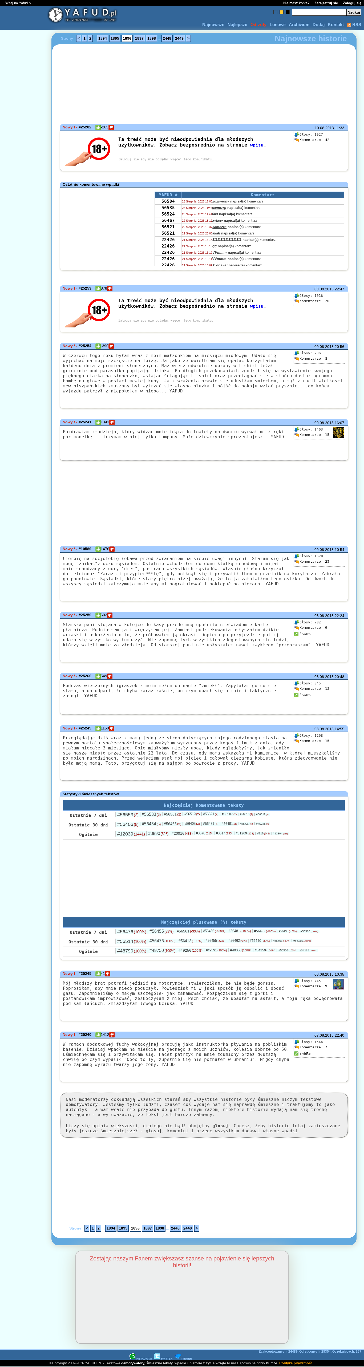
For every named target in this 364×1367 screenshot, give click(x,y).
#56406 (128, 824)
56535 (168, 207)
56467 (168, 220)
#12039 (131, 834)
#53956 (287, 950)
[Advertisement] (23, 684)
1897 (139, 38)
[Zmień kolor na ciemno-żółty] (282, 12)
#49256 (191, 950)
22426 (168, 239)
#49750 (162, 950)
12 (314, 689)
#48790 (131, 951)
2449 (179, 38)
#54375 (308, 950)
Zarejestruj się (326, 3)
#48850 (241, 950)
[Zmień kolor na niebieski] (275, 12)
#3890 (158, 833)
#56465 (172, 824)
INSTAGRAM (144, 1358)
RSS (356, 24)
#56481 (240, 931)
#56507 (229, 814)
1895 (115, 38)
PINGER (186, 1358)
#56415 (302, 940)
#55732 (246, 823)
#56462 (238, 941)
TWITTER (166, 1358)
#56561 (172, 814)
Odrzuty (258, 24)
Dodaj (319, 24)
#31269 (245, 833)
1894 (102, 38)
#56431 (211, 824)
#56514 (131, 941)
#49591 (216, 950)
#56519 (192, 814)
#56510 (246, 814)
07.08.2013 (324, 1035)
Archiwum (299, 24)
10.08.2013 (324, 128)
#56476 (131, 931)
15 (314, 435)
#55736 (262, 823)
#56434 (151, 824)
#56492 (265, 931)
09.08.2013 (324, 289)
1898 (151, 38)
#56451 (229, 824)
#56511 (262, 814)
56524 (168, 214)
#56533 (151, 814)
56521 (168, 226)
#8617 (224, 833)
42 (314, 140)
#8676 (204, 833)
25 (314, 561)
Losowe (278, 24)
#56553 (128, 814)
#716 (263, 833)
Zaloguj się (352, 3)
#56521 (211, 814)
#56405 (192, 824)
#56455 (161, 931)
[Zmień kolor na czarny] (288, 12)
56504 (168, 201)
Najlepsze (237, 24)
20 (314, 301)
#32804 (280, 833)
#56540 (260, 941)
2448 (167, 38)
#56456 (214, 931)
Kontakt (336, 24)
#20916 (182, 833)
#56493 (288, 931)
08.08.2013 (324, 616)
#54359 (265, 950)
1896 (127, 38)
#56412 (191, 941)
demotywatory (132, 1363)
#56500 (309, 931)
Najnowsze (213, 24)
